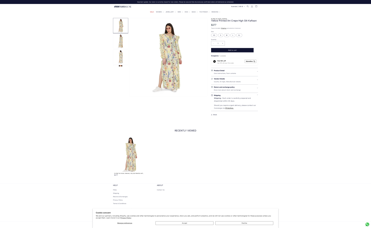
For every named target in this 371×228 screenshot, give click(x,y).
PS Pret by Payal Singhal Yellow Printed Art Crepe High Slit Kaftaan (128, 173)
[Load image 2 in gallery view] (120, 41)
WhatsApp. (229, 108)
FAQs (115, 190)
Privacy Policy (125, 218)
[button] (159, 12)
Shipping (223, 28)
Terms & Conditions (119, 203)
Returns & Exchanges (120, 196)
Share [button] (215, 114)
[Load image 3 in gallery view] (120, 57)
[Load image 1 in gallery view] (120, 25)
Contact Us (161, 190)
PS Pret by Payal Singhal (219, 18)
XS (214, 35)
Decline (244, 223)
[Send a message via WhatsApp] (367, 224)
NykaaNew (249, 61)
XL (239, 35)
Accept (184, 223)
